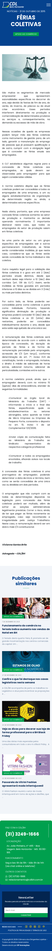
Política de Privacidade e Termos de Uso (27, 930)
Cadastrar (26, 915)
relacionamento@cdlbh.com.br (26, 879)
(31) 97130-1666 (17, 876)
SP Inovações (23, 945)
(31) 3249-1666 (22, 834)
